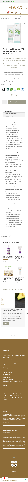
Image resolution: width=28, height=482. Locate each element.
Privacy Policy (8, 390)
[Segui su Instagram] (15, 462)
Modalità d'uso (9, 116)
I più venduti (14, 60)
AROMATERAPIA (9, 17)
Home (2, 17)
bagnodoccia (18, 64)
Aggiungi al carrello (17, 102)
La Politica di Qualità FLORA (11, 396)
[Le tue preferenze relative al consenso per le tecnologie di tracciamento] (25, 479)
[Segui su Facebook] (12, 462)
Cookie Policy (7, 392)
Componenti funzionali (11, 113)
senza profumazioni (12, 65)
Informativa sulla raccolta (9, 480)
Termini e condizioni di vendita (12, 394)
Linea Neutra (17, 17)
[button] (11, 335)
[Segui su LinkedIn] (12, 465)
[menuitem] (8, 12)
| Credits (14, 471)
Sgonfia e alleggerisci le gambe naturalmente (12, 309)
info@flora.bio (7, 374)
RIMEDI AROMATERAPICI (19, 62)
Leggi (7, 325)
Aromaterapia (10, 64)
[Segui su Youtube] (15, 465)
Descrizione (8, 111)
